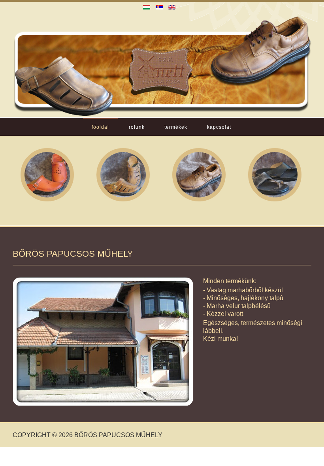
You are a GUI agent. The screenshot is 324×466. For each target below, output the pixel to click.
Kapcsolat (219, 127)
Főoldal (100, 127)
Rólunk (137, 127)
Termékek (175, 127)
